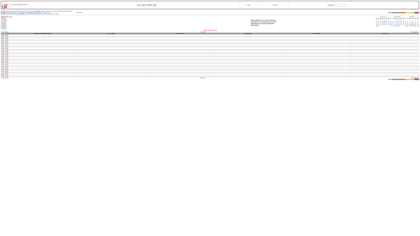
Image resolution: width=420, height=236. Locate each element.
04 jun (70, 11)
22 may (8, 11)
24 (380, 24)
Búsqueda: (331, 5)
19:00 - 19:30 (4, 71)
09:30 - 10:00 (4, 40)
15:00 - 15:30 (4, 58)
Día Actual (202, 32)
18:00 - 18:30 (4, 68)
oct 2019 (50, 14)
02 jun (62, 11)
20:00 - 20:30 (4, 74)
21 (388, 22)
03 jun (66, 11)
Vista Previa (66, 12)
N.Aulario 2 (4, 26)
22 (376, 24)
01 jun (58, 11)
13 (386, 21)
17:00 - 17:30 (4, 64)
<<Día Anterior (5, 32)
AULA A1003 (179, 33)
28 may (38, 11)
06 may (15, 12)
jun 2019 (28, 14)
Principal (3, 18)
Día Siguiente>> (415, 32)
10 (380, 21)
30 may (49, 11)
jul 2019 (33, 14)
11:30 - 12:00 (4, 46)
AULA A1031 (384, 33)
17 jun (44, 12)
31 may (53, 11)
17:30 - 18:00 (4, 66)
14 (388, 21)
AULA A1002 (111, 33)
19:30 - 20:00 (4, 73)
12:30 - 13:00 (4, 50)
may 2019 (21, 14)
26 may (27, 11)
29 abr (10, 12)
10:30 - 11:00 (4, 43)
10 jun (39, 12)
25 (382, 24)
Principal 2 (3, 22)
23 (378, 24)
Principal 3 (3, 23)
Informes (275, 5)
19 (384, 22)
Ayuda (249, 5)
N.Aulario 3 (4, 27)
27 (386, 24)
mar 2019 (8, 14)
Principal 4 (3, 24)
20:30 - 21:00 (4, 76)
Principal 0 (3, 19)
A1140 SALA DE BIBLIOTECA (42, 33)
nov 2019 (55, 14)
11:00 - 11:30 (4, 45)
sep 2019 (44, 14)
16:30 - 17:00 (4, 63)
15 (376, 22)
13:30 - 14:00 (4, 53)
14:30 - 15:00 (4, 56)
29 (376, 26)
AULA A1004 (248, 33)
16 (378, 22)
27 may (32, 11)
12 (384, 21)
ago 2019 (38, 14)
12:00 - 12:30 (4, 48)
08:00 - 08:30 (4, 35)
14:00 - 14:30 (4, 55)
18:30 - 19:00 (4, 69)
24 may (17, 11)
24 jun (48, 12)
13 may (20, 12)
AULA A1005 (316, 33)
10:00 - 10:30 (4, 41)
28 (388, 24)
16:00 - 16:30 (4, 61)
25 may (22, 11)
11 (382, 21)
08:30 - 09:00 (4, 36)
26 (384, 24)
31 (399, 26)
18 (382, 22)
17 (380, 22)
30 (378, 26)
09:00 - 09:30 (4, 38)
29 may (44, 11)
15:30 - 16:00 (4, 59)
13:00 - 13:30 (4, 51)
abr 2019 (14, 14)
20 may (24, 12)
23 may (12, 11)
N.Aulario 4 (4, 28)
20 (386, 22)
